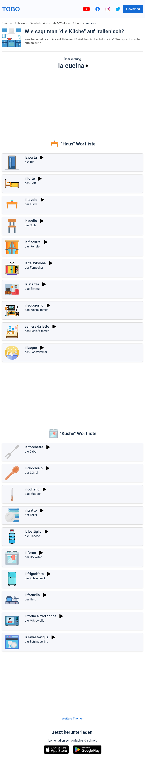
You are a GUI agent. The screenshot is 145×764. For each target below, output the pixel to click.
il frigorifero (34, 574)
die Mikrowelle (34, 620)
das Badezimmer (36, 352)
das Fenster (33, 246)
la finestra (33, 242)
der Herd (30, 599)
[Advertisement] (72, 101)
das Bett (30, 183)
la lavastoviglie (36, 637)
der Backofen (33, 557)
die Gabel (31, 451)
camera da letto (37, 326)
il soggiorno (34, 305)
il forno (30, 553)
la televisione (35, 263)
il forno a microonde (40, 616)
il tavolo (31, 200)
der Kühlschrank (35, 578)
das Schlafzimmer (37, 331)
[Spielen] (87, 66)
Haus (79, 23)
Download (133, 9)
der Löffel (31, 472)
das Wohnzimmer (36, 310)
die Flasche (32, 536)
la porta (31, 157)
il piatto (31, 510)
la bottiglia (33, 531)
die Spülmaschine (36, 641)
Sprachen (7, 23)
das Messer (33, 494)
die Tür (29, 162)
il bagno (31, 348)
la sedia (31, 221)
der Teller (31, 515)
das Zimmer (33, 289)
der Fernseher (34, 267)
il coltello (32, 489)
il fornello (32, 595)
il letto (30, 179)
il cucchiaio (34, 468)
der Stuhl (30, 225)
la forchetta (34, 447)
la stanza (32, 284)
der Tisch (31, 204)
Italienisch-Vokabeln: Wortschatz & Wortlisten (44, 23)
